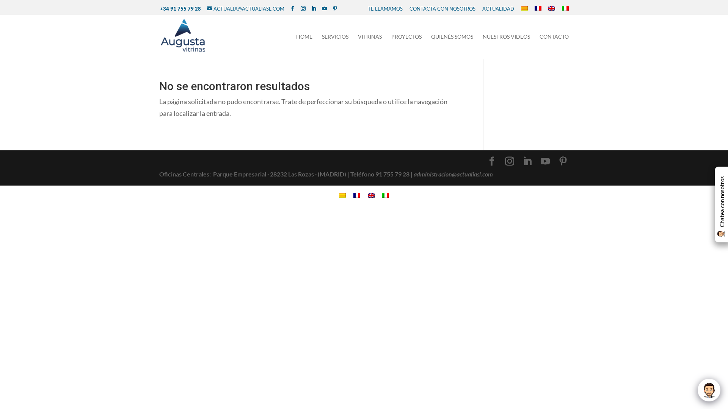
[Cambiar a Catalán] (524, 8)
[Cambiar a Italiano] (565, 8)
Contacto (554, 37)
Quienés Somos (452, 37)
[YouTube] (324, 8)
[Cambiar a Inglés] (551, 8)
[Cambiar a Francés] (538, 8)
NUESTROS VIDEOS (506, 37)
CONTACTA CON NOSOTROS (442, 9)
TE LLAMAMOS (385, 9)
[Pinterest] (335, 8)
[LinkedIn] (313, 8)
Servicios (335, 37)
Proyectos (406, 37)
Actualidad (498, 9)
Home (304, 37)
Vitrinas (370, 37)
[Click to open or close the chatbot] (709, 390)
